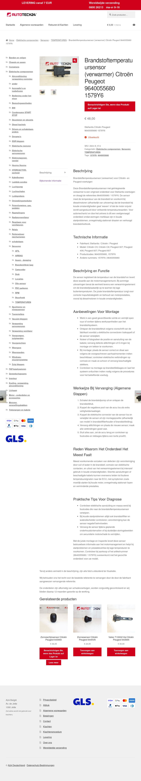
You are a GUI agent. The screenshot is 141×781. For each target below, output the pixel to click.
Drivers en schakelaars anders (22, 130)
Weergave (16, 347)
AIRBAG (19, 255)
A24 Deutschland (16, 765)
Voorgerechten (19, 343)
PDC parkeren (21, 288)
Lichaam (13, 390)
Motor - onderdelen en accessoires (19, 396)
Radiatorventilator (20, 217)
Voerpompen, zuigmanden (18, 337)
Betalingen (48, 715)
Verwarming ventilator (22, 331)
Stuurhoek (20, 297)
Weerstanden (18, 352)
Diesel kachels (19, 124)
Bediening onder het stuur (21, 97)
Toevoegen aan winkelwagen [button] (87, 652)
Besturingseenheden (22, 103)
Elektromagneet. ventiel (19, 159)
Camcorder (20, 269)
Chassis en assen (17, 62)
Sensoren (44, 40)
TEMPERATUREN (59, 40)
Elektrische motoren (21, 145)
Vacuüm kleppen (20, 318)
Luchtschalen (18, 191)
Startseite (10, 24)
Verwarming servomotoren (18, 325)
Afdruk (46, 705)
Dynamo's (16, 136)
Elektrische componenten (27, 40)
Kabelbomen (18, 177)
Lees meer (53, 662)
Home (11, 40)
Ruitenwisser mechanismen (18, 235)
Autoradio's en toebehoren (19, 89)
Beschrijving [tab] (45, 172)
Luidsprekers (18, 196)
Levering (77, 24)
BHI (13, 107)
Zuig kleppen (18, 364)
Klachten (47, 726)
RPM (17, 292)
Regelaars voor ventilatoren (19, 223)
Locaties (19, 278)
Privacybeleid (49, 699)
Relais (15, 229)
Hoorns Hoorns (19, 165)
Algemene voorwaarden (31, 24)
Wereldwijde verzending (55, 747)
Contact (47, 721)
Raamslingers (18, 212)
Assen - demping (23, 260)
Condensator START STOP (21, 113)
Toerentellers (18, 314)
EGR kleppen (18, 141)
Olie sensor (20, 283)
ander (14, 83)
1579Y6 (93, 155)
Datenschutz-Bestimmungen (40, 765)
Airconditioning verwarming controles (22, 77)
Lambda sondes (19, 182)
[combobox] (121, 14)
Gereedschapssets (18, 373)
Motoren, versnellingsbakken (18, 404)
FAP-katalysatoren (17, 369)
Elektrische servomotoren (18, 152)
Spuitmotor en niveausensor (18, 308)
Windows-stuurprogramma (20, 358)
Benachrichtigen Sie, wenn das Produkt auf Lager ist (108, 106)
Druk (17, 274)
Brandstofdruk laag (24, 264)
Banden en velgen (17, 57)
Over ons (47, 742)
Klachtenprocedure (52, 731)
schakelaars (17, 241)
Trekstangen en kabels (19, 409)
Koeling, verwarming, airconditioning (19, 384)
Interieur (13, 378)
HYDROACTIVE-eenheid (19, 171)
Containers (14, 66)
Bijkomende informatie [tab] (50, 180)
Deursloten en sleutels (22, 119)
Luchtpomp (17, 186)
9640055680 (103, 155)
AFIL (17, 250)
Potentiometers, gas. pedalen (21, 207)
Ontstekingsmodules (22, 200)
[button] (75, 60)
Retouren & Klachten (58, 24)
